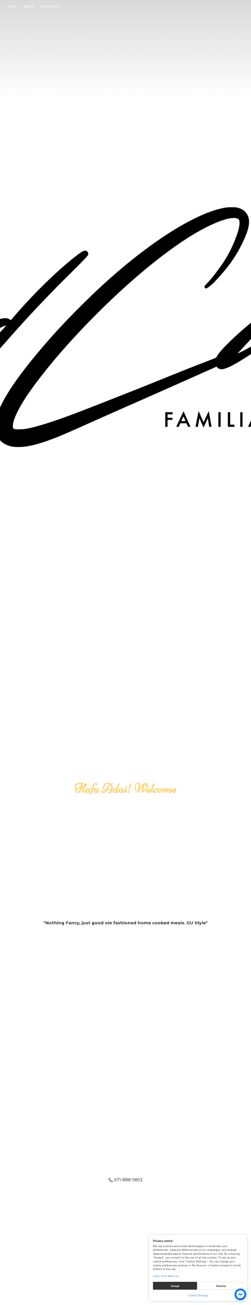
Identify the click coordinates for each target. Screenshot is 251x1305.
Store (12, 6)
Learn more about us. (166, 1276)
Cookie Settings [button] (198, 1295)
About (29, 6)
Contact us (50, 6)
